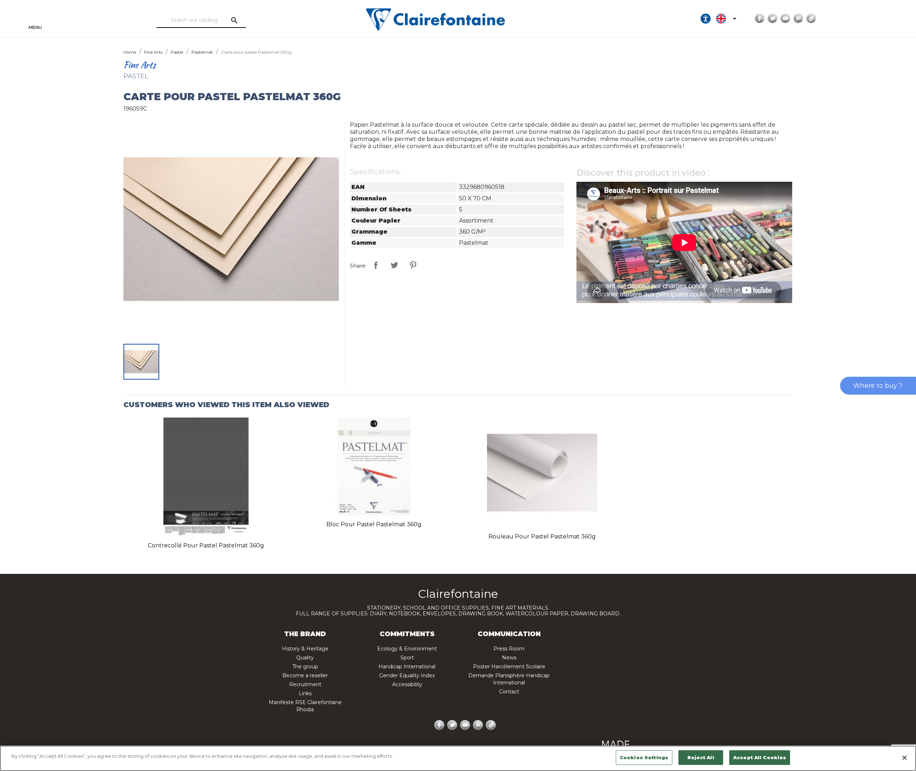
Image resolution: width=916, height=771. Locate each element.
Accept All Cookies (759, 757)
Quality (305, 657)
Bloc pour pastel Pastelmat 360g (374, 524)
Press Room (509, 648)
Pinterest (798, 18)
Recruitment (305, 684)
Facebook (759, 18)
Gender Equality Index (407, 675)
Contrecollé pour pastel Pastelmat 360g (206, 545)
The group (305, 666)
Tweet (394, 265)
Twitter (772, 18)
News (509, 657)
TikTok (811, 18)
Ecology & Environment (407, 648)
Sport (407, 657)
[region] (458, 758)
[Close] (904, 758)
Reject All (700, 757)
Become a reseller (305, 675)
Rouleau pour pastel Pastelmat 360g (542, 536)
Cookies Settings (644, 757)
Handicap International (407, 666)
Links (305, 693)
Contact (509, 691)
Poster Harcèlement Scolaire (509, 666)
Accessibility (407, 684)
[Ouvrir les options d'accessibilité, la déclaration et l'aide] (706, 19)
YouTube (785, 18)
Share (376, 265)
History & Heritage (305, 648)
